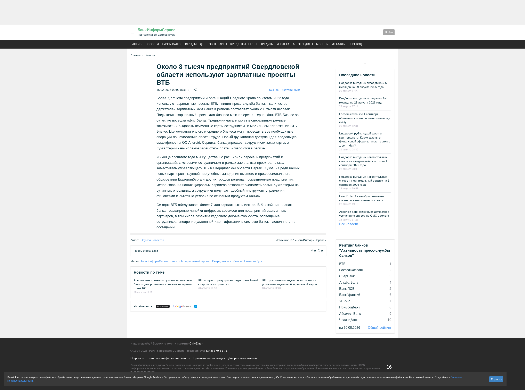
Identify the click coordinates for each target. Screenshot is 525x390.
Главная (135, 55)
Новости (152, 44)
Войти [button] (389, 32)
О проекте (137, 358)
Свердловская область (227, 261)
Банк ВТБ (176, 261)
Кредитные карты (243, 44)
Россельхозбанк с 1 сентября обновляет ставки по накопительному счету (364, 118)
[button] (132, 32)
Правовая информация (209, 358)
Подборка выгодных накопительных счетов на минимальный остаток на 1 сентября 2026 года (364, 180)
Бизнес (273, 89)
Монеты (322, 44)
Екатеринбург (291, 89)
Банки (134, 44)
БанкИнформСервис (155, 261)
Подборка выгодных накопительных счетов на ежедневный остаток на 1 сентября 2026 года (363, 161)
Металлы (338, 44)
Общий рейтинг (379, 327)
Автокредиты (303, 44)
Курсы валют (172, 44)
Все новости (348, 224)
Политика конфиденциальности (168, 358)
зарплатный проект (197, 261)
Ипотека (283, 44)
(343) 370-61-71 (216, 350)
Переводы (356, 44)
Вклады (191, 44)
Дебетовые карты (213, 44)
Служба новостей (152, 240)
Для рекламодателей (242, 358)
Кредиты (267, 44)
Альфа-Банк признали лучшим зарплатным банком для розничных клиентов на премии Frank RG (163, 284)
